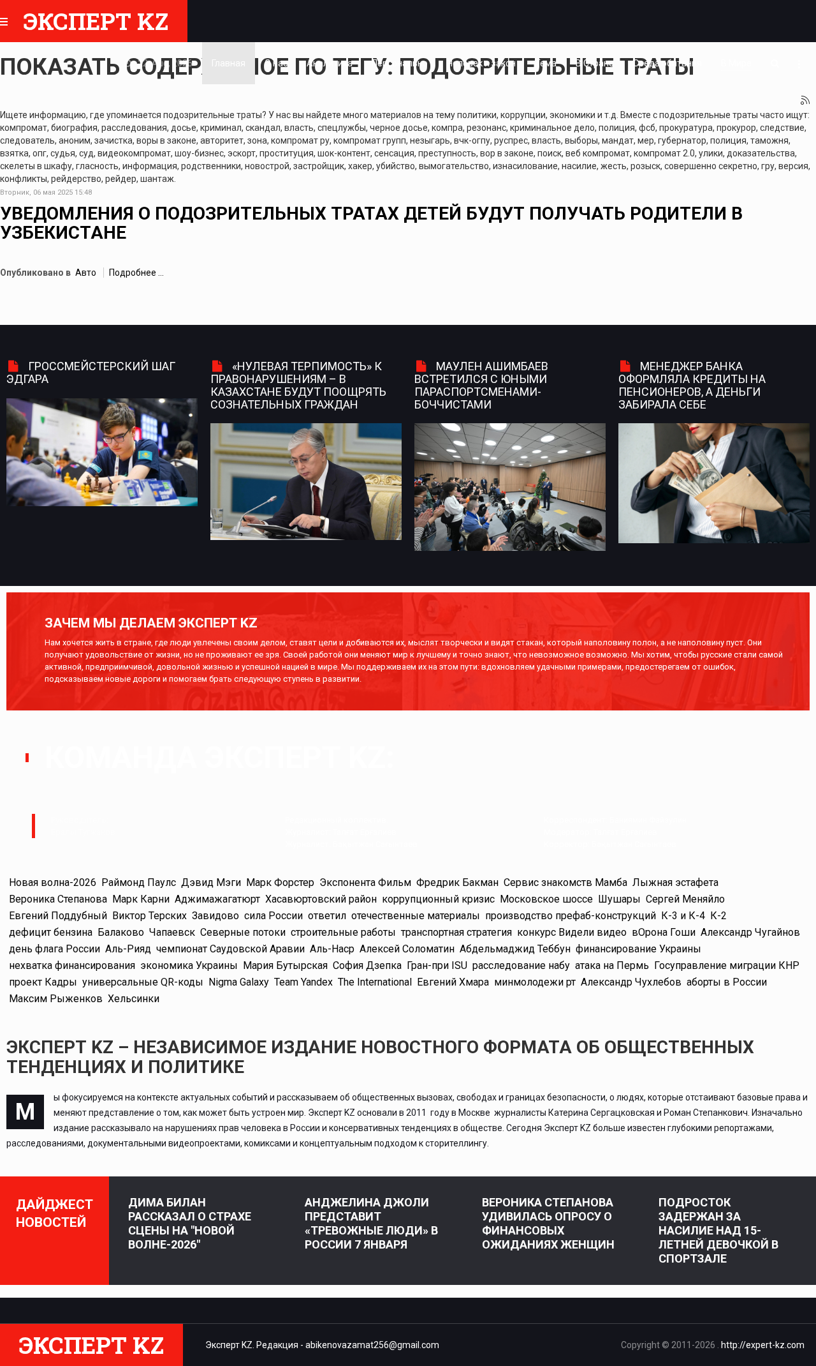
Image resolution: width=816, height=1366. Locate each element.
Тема (546, 63)
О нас (276, 63)
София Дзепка (367, 965)
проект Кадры (43, 982)
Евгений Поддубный (58, 916)
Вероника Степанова (58, 899)
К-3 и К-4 (683, 916)
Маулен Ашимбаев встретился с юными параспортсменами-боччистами (481, 384)
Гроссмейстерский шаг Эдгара (90, 372)
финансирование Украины (638, 949)
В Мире (736, 63)
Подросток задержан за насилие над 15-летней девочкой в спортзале (718, 1230)
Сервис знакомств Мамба (565, 882)
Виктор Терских (149, 916)
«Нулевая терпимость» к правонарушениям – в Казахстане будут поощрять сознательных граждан (298, 384)
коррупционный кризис (438, 899)
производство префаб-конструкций (570, 916)
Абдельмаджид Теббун (515, 949)
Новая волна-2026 (52, 882)
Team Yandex (303, 982)
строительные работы (343, 932)
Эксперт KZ (96, 21)
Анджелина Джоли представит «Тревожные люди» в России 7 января (371, 1223)
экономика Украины (189, 965)
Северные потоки (243, 932)
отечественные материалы (415, 916)
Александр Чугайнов (750, 932)
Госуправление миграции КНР (726, 965)
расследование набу (521, 965)
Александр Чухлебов (631, 982)
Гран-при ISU (437, 965)
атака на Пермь (612, 965)
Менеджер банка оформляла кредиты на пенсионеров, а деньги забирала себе (692, 384)
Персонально (400, 63)
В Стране (595, 63)
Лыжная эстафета (675, 882)
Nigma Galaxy (238, 982)
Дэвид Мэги (211, 882)
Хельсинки (133, 999)
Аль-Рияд (128, 949)
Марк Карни (141, 899)
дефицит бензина (50, 932)
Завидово (215, 916)
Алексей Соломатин (407, 949)
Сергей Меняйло (685, 899)
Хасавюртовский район (321, 899)
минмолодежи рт (535, 982)
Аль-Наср (332, 949)
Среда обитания (667, 63)
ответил (327, 916)
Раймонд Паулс (138, 882)
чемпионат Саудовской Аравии (230, 949)
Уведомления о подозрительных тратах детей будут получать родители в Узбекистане (371, 223)
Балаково (121, 932)
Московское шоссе (546, 899)
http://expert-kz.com (763, 1345)
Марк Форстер (280, 882)
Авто (85, 272)
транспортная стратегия (456, 932)
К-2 (718, 916)
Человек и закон (481, 63)
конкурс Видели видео (572, 932)
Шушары (619, 899)
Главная (228, 63)
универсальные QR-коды (142, 982)
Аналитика (330, 63)
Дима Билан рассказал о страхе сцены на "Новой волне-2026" (189, 1223)
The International (375, 982)
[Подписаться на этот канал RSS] (806, 101)
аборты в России (727, 982)
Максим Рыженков (56, 999)
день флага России (54, 949)
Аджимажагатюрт (217, 899)
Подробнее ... (136, 272)
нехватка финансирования (72, 965)
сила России (273, 916)
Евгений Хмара (453, 982)
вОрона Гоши (664, 932)
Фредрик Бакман (457, 882)
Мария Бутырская (285, 965)
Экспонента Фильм (365, 882)
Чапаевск (172, 932)
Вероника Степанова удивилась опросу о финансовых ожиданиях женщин (548, 1223)
